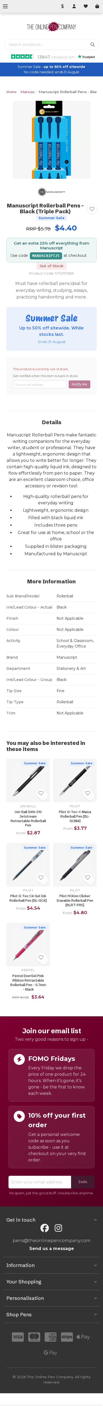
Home (12, 92)
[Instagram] (58, 1228)
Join (82, 1181)
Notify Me (79, 384)
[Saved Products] (85, 6)
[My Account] (74, 6)
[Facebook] (44, 1228)
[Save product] (92, 209)
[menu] (5, 6)
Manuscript (30, 92)
